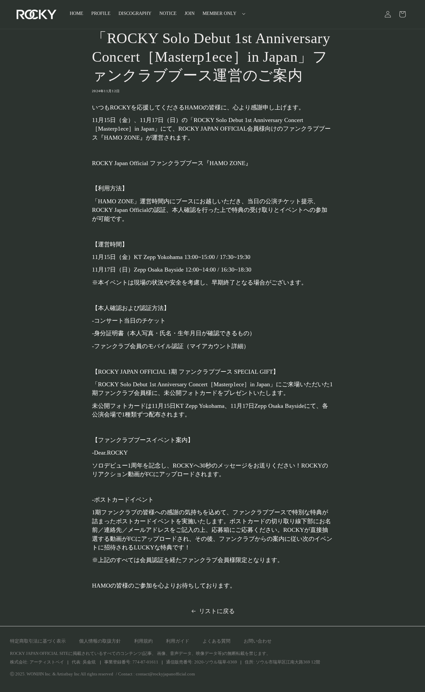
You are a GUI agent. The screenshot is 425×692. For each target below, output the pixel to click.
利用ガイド (177, 641)
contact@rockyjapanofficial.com (165, 673)
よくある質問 (216, 641)
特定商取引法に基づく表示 (38, 641)
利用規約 (143, 641)
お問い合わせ (258, 641)
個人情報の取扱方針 (100, 641)
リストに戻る (217, 611)
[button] (222, 14)
